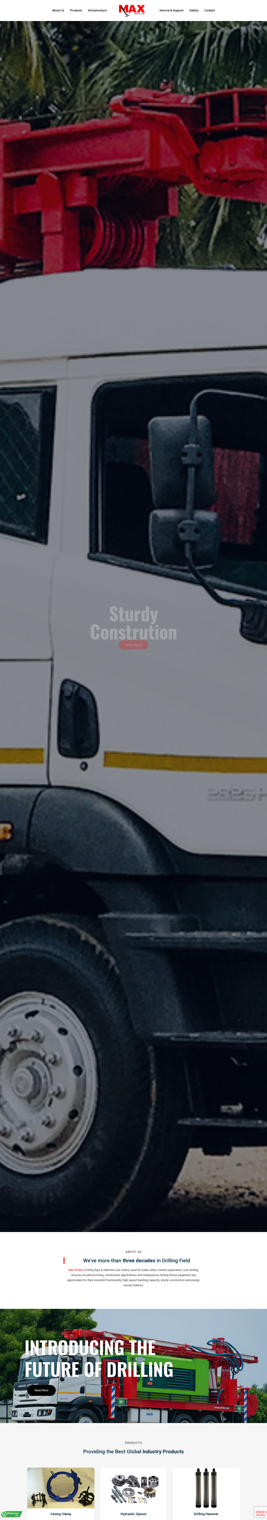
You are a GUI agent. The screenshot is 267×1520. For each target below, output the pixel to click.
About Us (58, 10)
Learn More (133, 644)
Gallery (194, 10)
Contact (209, 10)
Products (76, 10)
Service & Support (171, 10)
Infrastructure (97, 10)
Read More (41, 1390)
